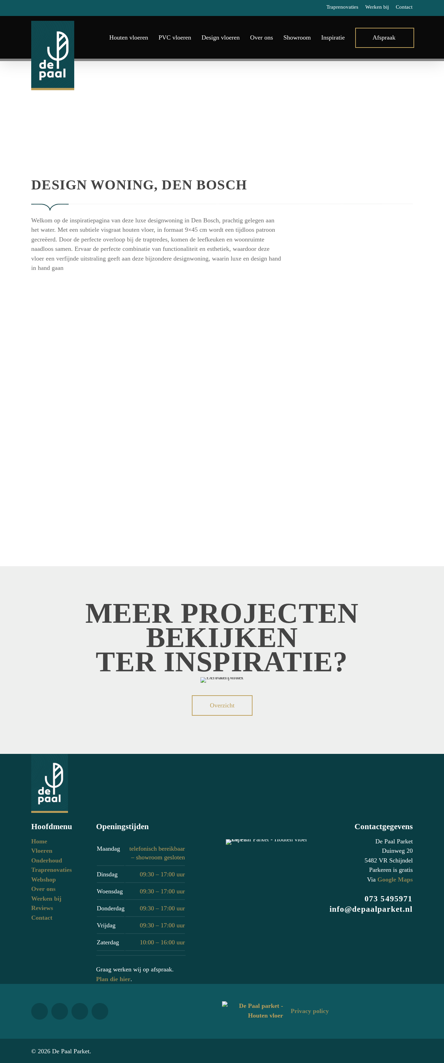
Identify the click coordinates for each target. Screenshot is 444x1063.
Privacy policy (310, 1010)
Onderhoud (46, 860)
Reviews (42, 907)
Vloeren (41, 850)
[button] (222, 705)
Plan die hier (113, 979)
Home (39, 841)
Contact (41, 917)
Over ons (43, 888)
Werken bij (46, 898)
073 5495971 (389, 898)
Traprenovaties (51, 869)
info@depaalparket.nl (371, 909)
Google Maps (395, 879)
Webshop (43, 879)
